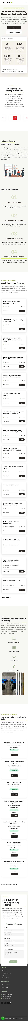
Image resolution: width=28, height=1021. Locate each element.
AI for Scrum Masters (14, 782)
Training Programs (6, 973)
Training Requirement (8, 949)
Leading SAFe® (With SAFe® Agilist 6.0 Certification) (14, 823)
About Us (4, 970)
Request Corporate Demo (14, 32)
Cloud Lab (4, 975)
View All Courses (5, 597)
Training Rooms (5, 977)
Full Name (6, 927)
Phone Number (7, 938)
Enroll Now (14, 755)
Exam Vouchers (5, 987)
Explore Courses (13, 27)
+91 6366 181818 (7, 996)
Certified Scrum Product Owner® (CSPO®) (14, 762)
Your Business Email (8, 932)
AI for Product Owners (14, 843)
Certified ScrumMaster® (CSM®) (14, 743)
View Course (6, 310)
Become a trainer (6, 985)
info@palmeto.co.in (7, 994)
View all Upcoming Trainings (8, 884)
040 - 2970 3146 (6, 998)
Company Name (7, 943)
